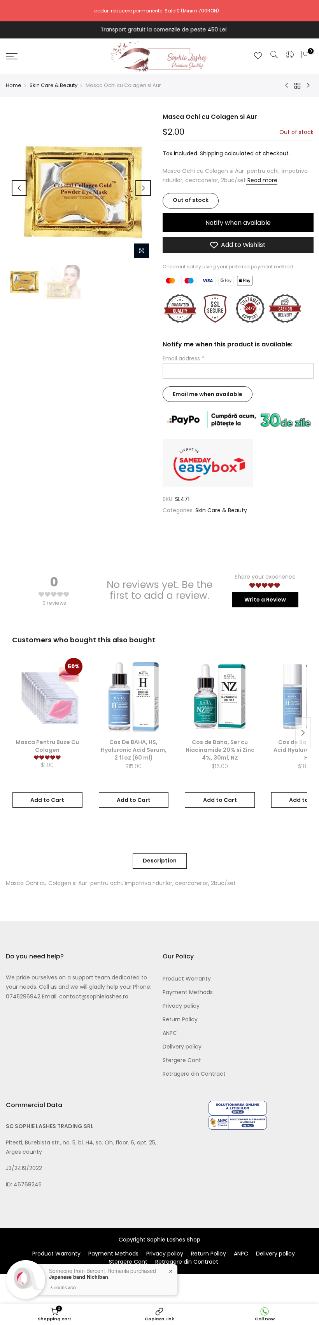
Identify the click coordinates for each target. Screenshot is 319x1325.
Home (13, 85)
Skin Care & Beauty (53, 85)
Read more (261, 180)
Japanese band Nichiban (78, 1277)
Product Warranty (187, 978)
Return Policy (180, 1019)
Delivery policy (182, 1046)
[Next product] (303, 732)
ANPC (170, 1033)
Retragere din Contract (194, 1074)
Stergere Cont (182, 1060)
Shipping (211, 153)
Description (160, 860)
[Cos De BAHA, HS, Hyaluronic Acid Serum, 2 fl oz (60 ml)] (134, 697)
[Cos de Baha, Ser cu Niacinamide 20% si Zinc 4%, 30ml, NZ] (220, 697)
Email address (183, 358)
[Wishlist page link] (258, 55)
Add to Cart (47, 800)
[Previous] (19, 188)
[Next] (143, 188)
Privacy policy (181, 1006)
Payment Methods (188, 992)
